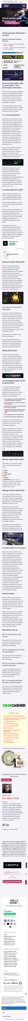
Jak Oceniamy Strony (9, 939)
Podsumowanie (7, 740)
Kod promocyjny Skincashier (10, 726)
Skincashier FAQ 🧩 (8, 742)
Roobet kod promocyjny (10, 956)
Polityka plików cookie (9, 943)
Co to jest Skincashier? (9, 721)
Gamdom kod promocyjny (10, 961)
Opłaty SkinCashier (8, 728)
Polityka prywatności (9, 941)
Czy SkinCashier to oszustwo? (11, 738)
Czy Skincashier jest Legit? (10, 723)
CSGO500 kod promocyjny (10, 965)
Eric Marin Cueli (10, 798)
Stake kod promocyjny (9, 954)
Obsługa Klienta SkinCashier (10, 736)
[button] (26, 994)
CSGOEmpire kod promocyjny (11, 959)
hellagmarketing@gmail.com (11, 980)
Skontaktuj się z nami (9, 944)
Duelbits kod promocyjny (10, 958)
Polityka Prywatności (19, 1019)
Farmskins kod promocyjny (10, 963)
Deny (3, 1012)
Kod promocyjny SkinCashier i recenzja (13, 716)
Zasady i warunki (8, 938)
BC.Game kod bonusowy (10, 966)
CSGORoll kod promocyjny (10, 953)
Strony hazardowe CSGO (10, 951)
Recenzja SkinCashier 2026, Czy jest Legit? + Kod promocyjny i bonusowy (14, 718)
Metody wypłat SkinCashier (10, 733)
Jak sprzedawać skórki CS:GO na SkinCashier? (12, 730)
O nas (5, 934)
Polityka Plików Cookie (9, 1019)
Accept (4, 1008)
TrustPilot (4, 215)
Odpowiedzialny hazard (9, 936)
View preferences (6, 1016)
